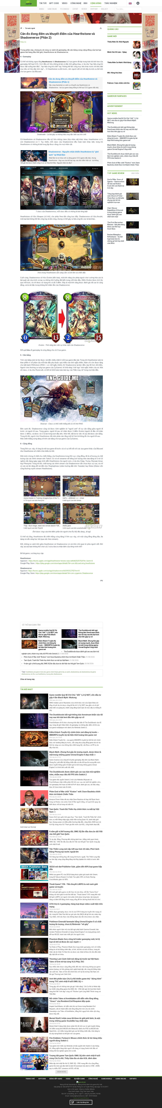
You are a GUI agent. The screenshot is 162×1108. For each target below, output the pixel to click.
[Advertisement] (61, 602)
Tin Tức (43, 3)
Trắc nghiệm (110, 3)
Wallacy (104, 9)
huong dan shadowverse (54, 674)
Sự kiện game (79, 1079)
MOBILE (41, 9)
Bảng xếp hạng (55, 1079)
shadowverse (75, 672)
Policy (87, 1098)
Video (64, 3)
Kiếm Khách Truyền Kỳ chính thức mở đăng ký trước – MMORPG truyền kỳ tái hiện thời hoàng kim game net (49, 645)
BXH (85, 3)
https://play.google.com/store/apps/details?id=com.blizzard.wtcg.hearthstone (65, 563)
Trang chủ (30, 1079)
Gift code (54, 3)
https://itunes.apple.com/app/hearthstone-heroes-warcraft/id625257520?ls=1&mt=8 (61, 561)
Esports (133, 1079)
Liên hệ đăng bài (83, 1102)
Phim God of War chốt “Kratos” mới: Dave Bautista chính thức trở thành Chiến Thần (54, 657)
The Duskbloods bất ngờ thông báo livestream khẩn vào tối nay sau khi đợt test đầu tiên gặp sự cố (88, 633)
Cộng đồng (95, 3)
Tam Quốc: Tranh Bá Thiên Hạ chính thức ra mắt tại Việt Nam (46, 660)
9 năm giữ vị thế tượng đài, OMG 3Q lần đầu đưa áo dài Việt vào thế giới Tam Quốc (54, 664)
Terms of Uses (78, 1098)
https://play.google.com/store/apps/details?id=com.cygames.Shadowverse (64, 573)
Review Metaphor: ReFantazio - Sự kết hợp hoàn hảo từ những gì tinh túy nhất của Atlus (115, 239)
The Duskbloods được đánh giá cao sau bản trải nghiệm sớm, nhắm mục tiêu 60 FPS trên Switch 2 (122, 156)
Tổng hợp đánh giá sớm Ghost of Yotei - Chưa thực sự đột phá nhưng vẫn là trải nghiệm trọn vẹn (115, 198)
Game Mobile (106, 1079)
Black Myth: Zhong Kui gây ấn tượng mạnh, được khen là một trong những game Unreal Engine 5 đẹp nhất (88, 644)
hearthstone (30, 672)
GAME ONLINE (52, 9)
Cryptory (94, 9)
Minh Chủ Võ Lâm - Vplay (117, 52)
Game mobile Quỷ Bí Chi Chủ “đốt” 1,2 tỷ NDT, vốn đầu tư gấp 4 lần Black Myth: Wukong (48, 633)
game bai (61, 672)
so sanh (67, 672)
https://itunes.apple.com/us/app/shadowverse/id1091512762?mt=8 (53, 571)
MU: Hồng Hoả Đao (114, 73)
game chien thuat (52, 672)
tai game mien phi (40, 672)
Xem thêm (135, 173)
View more (61, 1072)
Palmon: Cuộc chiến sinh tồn (118, 83)
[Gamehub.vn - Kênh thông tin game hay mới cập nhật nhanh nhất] (28, 3)
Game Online (121, 1079)
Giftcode (42, 1079)
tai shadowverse (85, 672)
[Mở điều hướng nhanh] (101, 27)
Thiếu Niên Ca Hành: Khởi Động (119, 62)
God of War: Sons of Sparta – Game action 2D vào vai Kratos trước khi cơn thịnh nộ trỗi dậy (115, 183)
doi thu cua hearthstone (38, 674)
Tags (23, 672)
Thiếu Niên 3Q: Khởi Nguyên (118, 42)
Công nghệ (75, 3)
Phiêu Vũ (23, 42)
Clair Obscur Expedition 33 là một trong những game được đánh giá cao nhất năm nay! (115, 212)
